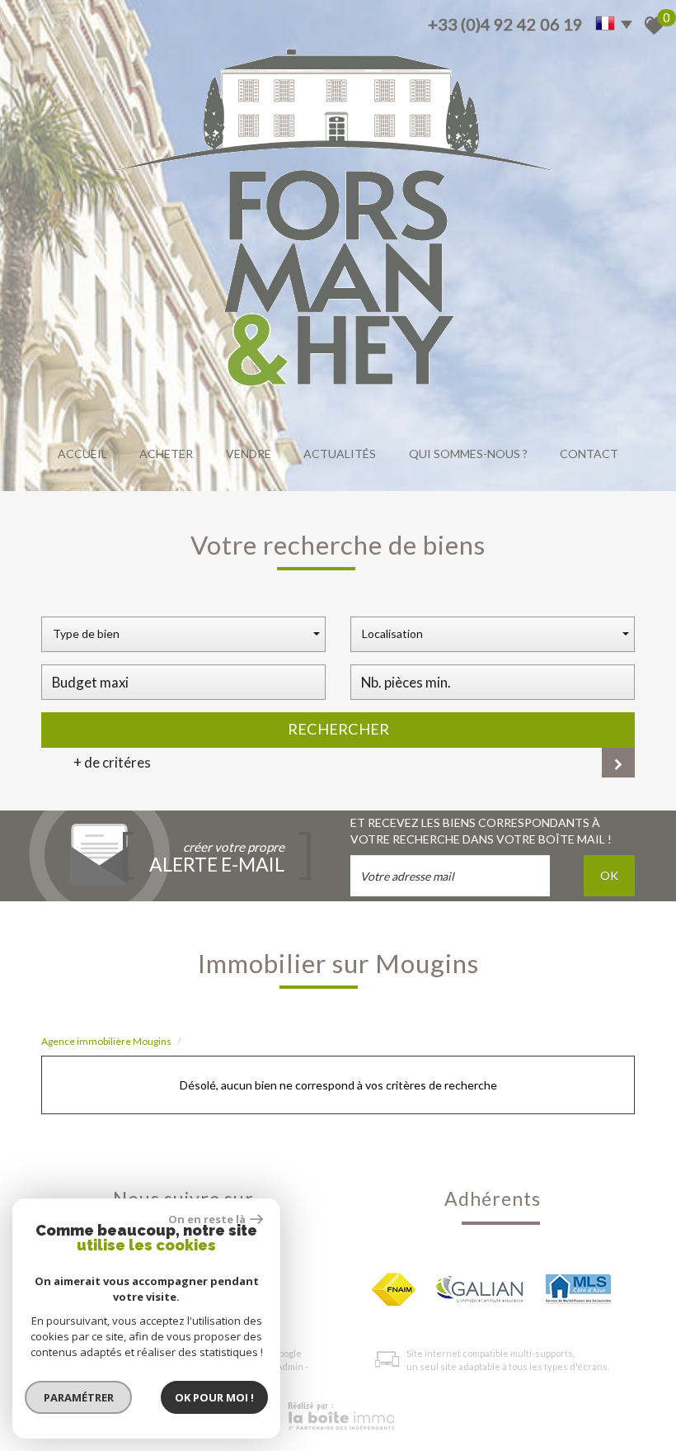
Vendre (248, 454)
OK (609, 875)
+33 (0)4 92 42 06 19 (505, 24)
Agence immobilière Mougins (106, 1041)
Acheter (166, 454)
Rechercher (338, 729)
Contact (589, 454)
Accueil (82, 454)
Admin (289, 1366)
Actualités (339, 454)
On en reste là (207, 1219)
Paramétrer (79, 1397)
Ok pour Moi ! (214, 1397)
